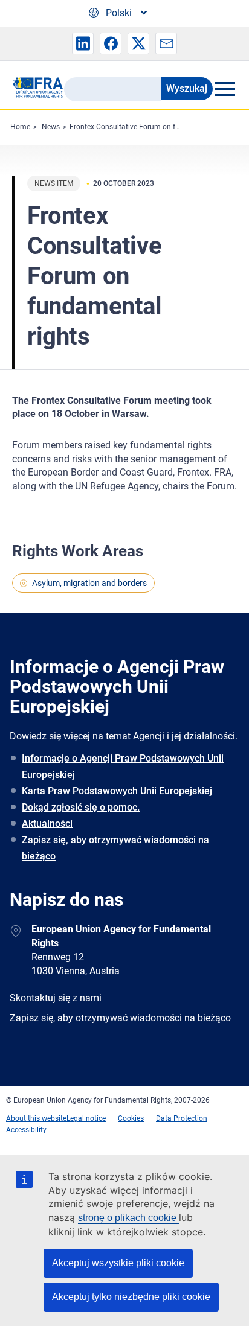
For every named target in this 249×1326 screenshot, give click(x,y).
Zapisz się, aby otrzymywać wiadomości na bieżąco (115, 848)
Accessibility (26, 1130)
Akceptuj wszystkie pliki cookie (118, 1263)
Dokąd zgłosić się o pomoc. (81, 807)
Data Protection (181, 1118)
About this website (36, 1118)
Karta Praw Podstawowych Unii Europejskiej (117, 791)
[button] (83, 43)
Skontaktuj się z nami (56, 998)
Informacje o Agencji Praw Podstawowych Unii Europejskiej (123, 766)
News (51, 127)
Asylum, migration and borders (89, 583)
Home (20, 127)
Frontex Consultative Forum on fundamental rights (153, 127)
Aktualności (47, 823)
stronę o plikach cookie (128, 1218)
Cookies (131, 1118)
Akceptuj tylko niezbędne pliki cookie (131, 1297)
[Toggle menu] (225, 88)
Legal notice (86, 1118)
